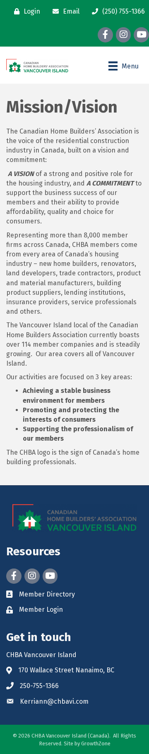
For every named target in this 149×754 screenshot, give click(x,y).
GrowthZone (96, 743)
